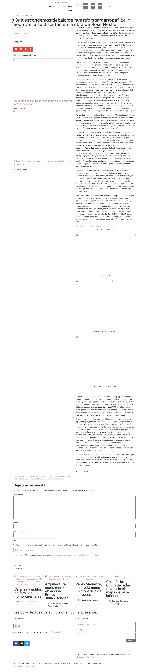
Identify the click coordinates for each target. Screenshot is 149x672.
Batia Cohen (21, 19)
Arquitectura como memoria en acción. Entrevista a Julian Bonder (57, 591)
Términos (90, 657)
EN (110, 6)
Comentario (19, 495)
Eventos (62, 6)
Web (15, 540)
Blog (70, 6)
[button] (77, 5)
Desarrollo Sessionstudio (23, 666)
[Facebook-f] (16, 643)
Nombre (17, 522)
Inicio (57, 3)
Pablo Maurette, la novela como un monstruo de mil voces (89, 589)
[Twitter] (27, 643)
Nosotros (51, 6)
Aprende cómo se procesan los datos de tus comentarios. (74, 555)
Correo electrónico (21, 531)
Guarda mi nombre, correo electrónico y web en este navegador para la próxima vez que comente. (56, 545)
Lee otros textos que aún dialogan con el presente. (55, 612)
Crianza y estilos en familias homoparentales (28, 592)
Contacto (68, 10)
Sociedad (17, 28)
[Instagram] (21, 643)
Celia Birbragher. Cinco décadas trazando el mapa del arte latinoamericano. (120, 589)
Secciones (66, 3)
